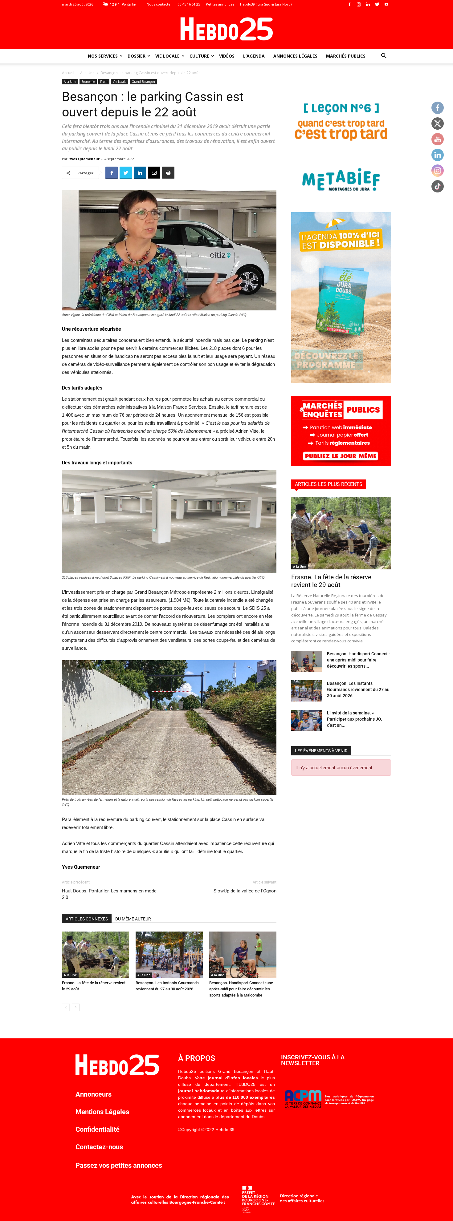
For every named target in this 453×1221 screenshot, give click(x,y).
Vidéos (227, 56)
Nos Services (103, 56)
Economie (88, 81)
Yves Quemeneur (84, 158)
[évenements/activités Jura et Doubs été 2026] (341, 381)
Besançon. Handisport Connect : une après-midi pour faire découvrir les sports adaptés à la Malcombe (241, 988)
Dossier (136, 56)
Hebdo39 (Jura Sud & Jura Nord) (266, 4)
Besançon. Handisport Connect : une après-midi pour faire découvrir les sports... (358, 660)
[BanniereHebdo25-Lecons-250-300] (341, 197)
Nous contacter (159, 4)
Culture (199, 56)
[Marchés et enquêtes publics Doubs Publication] (341, 464)
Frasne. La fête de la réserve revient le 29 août (331, 580)
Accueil (68, 72)
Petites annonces (220, 4)
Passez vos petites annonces (119, 1165)
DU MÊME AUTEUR (133, 918)
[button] (383, 56)
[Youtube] (386, 4)
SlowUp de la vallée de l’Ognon (245, 891)
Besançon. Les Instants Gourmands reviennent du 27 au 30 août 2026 (358, 689)
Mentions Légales (102, 1112)
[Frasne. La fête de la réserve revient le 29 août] (95, 955)
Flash (104, 81)
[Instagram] (358, 4)
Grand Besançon (143, 81)
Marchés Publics (345, 56)
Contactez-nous (99, 1147)
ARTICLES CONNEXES (87, 918)
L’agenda (254, 56)
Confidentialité (98, 1129)
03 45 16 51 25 (189, 4)
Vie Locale (167, 56)
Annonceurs (94, 1094)
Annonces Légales (295, 56)
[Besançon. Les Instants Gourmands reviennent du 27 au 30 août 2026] (169, 955)
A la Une (87, 72)
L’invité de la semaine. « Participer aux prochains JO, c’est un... (354, 719)
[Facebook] (349, 4)
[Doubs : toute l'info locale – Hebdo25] (226, 29)
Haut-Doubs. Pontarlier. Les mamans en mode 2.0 (109, 894)
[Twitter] (377, 4)
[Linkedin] (368, 4)
